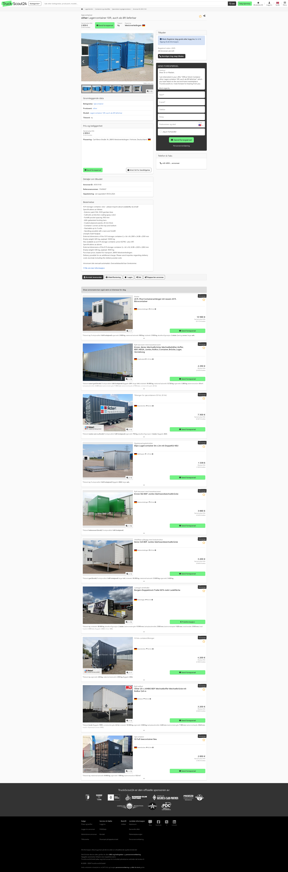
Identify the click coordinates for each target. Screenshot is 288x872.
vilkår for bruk (135, 867)
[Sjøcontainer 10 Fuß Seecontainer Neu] (108, 754)
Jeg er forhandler (169, 132)
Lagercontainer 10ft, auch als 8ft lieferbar (106, 113)
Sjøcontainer (99, 104)
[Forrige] (83, 62)
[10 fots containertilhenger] (108, 655)
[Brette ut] (144, 338)
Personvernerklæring (181, 146)
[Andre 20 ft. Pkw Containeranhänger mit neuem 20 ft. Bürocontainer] (108, 314)
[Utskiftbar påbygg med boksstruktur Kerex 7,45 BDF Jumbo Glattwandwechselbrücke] (108, 557)
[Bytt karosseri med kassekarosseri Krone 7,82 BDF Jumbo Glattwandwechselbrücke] (108, 509)
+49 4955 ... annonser (171, 163)
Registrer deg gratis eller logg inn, (181, 39)
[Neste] (151, 62)
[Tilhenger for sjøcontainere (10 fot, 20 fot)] (108, 412)
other (95, 108)
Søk (233, 3)
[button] (285, 3)
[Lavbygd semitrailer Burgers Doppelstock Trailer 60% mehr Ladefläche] (108, 605)
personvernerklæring (122, 867)
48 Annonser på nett (166, 51)
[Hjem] (82, 9)
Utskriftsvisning (114, 277)
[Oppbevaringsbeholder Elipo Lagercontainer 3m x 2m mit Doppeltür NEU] (108, 461)
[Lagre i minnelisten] (200, 16)
